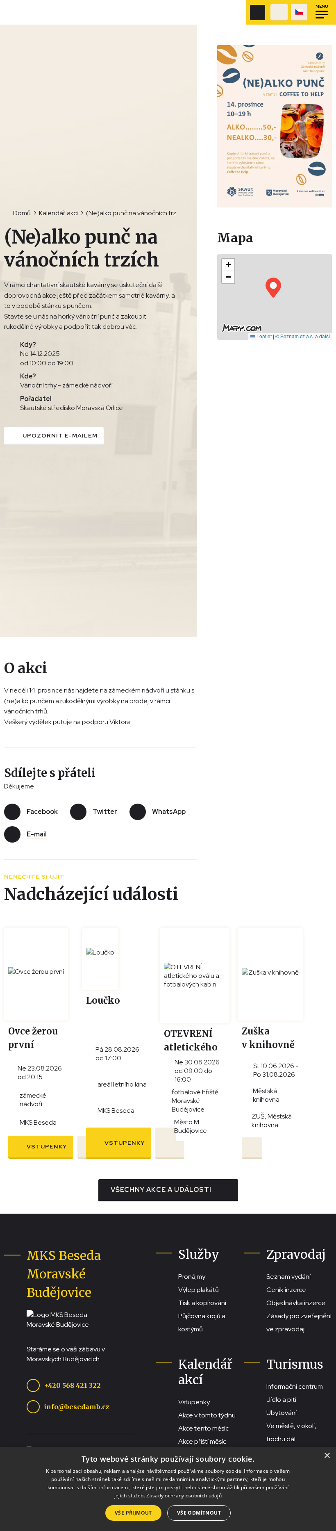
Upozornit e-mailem (60, 435)
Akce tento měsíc (203, 1428)
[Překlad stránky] (299, 12)
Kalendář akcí (58, 213)
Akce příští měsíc (202, 1441)
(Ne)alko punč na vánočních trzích (135, 213)
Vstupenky (47, 1146)
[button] (273, 287)
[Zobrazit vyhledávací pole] (257, 12)
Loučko (103, 1000)
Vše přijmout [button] (133, 1512)
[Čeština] (299, 12)
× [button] (327, 1456)
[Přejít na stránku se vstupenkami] (279, 12)
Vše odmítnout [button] (199, 1512)
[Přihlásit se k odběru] (174, 1150)
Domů (22, 213)
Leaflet (263, 336)
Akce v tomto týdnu (207, 1415)
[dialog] (168, 1489)
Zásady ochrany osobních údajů (184, 1495)
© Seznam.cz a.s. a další (302, 336)
